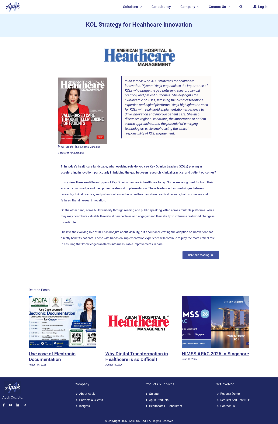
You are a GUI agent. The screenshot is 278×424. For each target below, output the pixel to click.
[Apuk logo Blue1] (12, 383)
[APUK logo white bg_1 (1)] (13, 3)
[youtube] (10, 404)
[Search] (241, 7)
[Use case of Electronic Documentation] (62, 322)
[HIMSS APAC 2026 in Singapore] (215, 322)
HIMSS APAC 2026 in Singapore (215, 353)
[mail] (24, 404)
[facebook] (3, 404)
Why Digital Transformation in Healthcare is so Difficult (136, 356)
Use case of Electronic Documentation (52, 356)
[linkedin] (17, 404)
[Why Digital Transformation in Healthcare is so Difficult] (139, 322)
